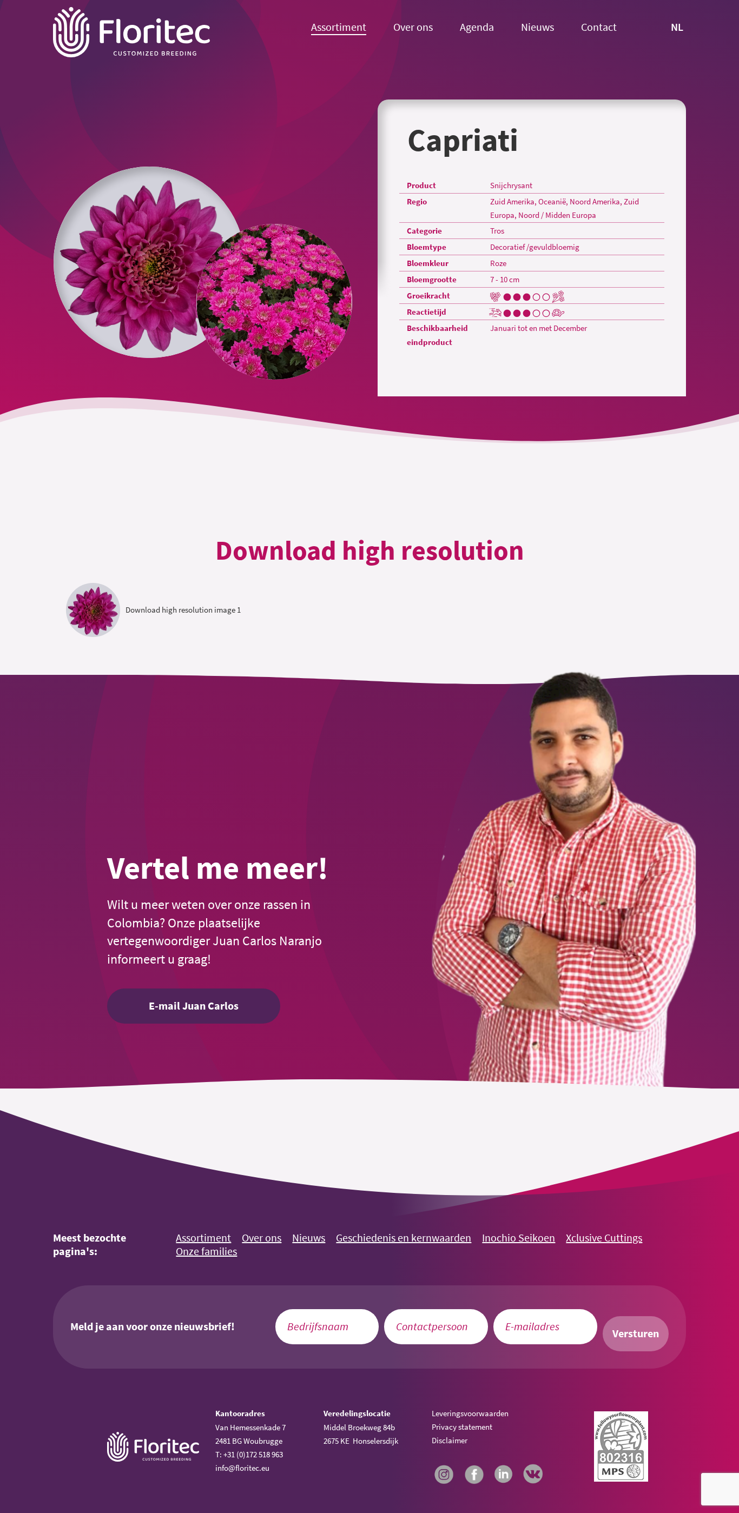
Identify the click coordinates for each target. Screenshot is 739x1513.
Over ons (413, 27)
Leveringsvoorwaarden (470, 1413)
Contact (599, 27)
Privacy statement (462, 1427)
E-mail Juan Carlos (194, 1006)
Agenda (477, 27)
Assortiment (338, 27)
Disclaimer (449, 1440)
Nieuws (537, 27)
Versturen (635, 1333)
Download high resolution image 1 (183, 610)
